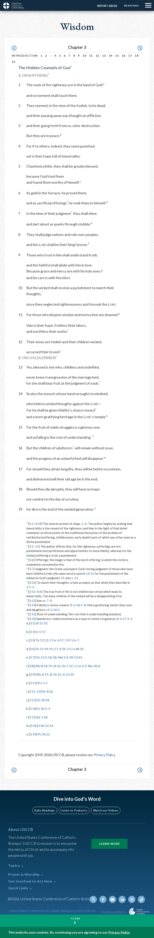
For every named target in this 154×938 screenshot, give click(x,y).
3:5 (32, 640)
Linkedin (122, 899)
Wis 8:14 (41, 666)
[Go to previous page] (16, 48)
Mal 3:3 (63, 657)
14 (110, 55)
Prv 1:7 (43, 683)
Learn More (109, 843)
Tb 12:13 (42, 640)
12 (97, 55)
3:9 (32, 674)
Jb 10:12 (55, 674)
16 (124, 55)
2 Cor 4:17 (56, 640)
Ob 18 (52, 657)
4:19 (38, 523)
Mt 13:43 (75, 657)
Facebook (102, 899)
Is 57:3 (124, 619)
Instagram (131, 899)
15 (117, 55)
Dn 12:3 (41, 657)
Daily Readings (44, 810)
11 (91, 55)
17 (130, 55)
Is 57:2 (40, 632)
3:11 (33, 683)
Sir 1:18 (42, 717)
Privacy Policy (104, 755)
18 (137, 55)
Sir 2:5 (66, 649)
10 (84, 55)
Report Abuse (107, 5)
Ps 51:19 (42, 649)
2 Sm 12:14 (45, 725)
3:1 (31, 523)
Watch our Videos (105, 810)
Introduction (25, 55)
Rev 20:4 (94, 666)
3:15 (32, 614)
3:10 (32, 582)
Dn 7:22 (67, 666)
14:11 (90, 573)
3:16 (32, 619)
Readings (131, 5)
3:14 (32, 605)
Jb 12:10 (41, 623)
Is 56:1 (78, 605)
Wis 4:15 (42, 674)
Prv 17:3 (55, 649)
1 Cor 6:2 (80, 666)
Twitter (93, 899)
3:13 (32, 591)
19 (13, 61)
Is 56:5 (55, 609)
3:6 (31, 560)
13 (104, 55)
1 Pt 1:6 (70, 640)
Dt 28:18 (43, 700)
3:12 (32, 700)
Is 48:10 (77, 649)
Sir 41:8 (47, 691)
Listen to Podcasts (74, 810)
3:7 (31, 569)
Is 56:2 (42, 708)
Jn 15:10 (68, 674)
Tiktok (141, 899)
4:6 (39, 591)
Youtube (112, 899)
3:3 (32, 632)
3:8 (31, 666)
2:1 (28, 587)
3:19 (33, 734)
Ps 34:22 (44, 734)
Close (75, 918)
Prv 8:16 (54, 666)
